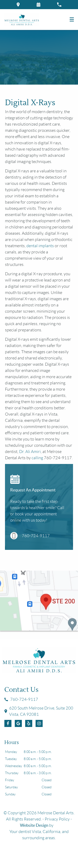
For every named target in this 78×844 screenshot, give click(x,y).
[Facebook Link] (7, 723)
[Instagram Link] (39, 723)
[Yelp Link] (28, 723)
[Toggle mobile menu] (72, 19)
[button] (38, 4)
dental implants (40, 245)
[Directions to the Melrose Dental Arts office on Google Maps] (18, 4)
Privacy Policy (57, 819)
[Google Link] (18, 723)
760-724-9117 (36, 535)
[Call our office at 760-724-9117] (59, 4)
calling (37, 457)
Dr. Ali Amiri (30, 451)
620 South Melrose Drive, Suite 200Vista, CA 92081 (41, 711)
